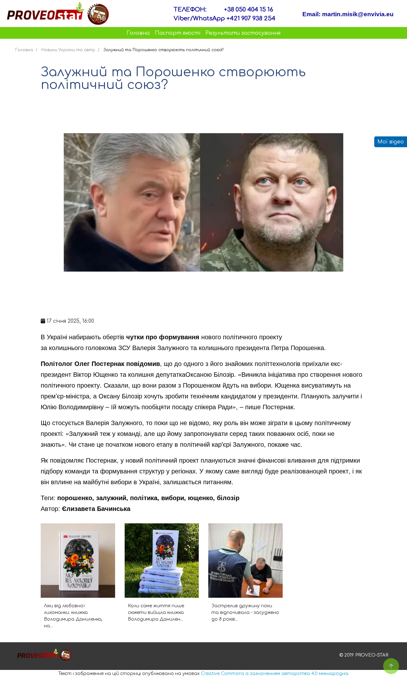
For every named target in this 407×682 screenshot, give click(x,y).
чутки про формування (162, 336)
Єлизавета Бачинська (96, 508)
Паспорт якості (177, 33)
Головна (138, 33)
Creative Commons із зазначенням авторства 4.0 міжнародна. (275, 673)
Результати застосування (242, 33)
